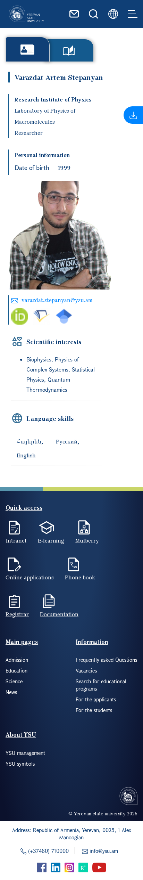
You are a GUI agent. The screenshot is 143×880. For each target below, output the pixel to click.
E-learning (51, 540)
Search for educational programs (101, 685)
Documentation (59, 614)
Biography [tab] (28, 49)
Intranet (16, 540)
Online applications (30, 577)
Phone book (80, 577)
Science (14, 681)
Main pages (22, 642)
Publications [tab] (69, 50)
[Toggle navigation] (132, 14)
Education (16, 670)
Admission (17, 659)
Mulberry (87, 540)
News (11, 691)
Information (92, 642)
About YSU (21, 735)
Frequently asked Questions (106, 659)
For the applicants (96, 699)
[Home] (26, 14)
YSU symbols (20, 763)
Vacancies (86, 670)
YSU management (25, 752)
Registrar (17, 614)
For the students (94, 710)
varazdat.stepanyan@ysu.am (57, 300)
